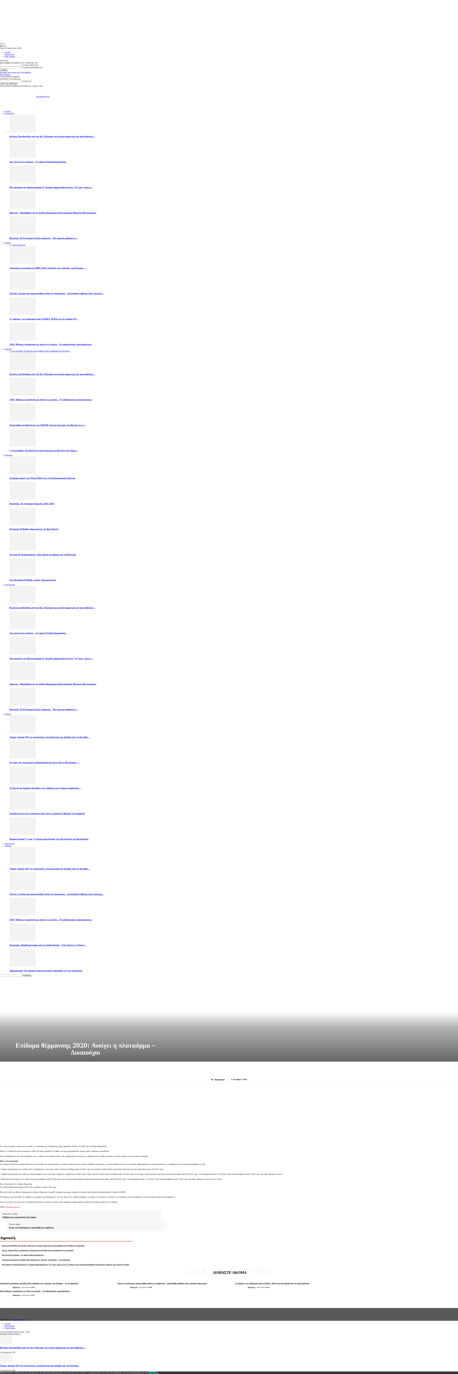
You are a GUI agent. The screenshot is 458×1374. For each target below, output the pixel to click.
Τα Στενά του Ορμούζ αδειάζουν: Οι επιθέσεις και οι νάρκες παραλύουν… (45, 788)
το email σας (26, 81)
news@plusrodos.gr (17, 1320)
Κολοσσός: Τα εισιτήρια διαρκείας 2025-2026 (32, 503)
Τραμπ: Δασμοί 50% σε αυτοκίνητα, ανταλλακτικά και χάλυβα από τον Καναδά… (50, 737)
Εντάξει (153, 1373)
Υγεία (23, 245)
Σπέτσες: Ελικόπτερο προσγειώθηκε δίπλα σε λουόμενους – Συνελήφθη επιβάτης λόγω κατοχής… (57, 293)
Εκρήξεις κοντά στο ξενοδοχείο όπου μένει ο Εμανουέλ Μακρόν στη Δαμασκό (47, 813)
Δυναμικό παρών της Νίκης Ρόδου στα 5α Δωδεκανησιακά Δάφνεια (42, 478)
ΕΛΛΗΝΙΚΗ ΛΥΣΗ (21, 351)
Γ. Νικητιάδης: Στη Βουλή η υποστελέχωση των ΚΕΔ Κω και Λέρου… (44, 450)
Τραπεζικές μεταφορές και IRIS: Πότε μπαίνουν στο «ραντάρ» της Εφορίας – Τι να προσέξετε (36, 1260)
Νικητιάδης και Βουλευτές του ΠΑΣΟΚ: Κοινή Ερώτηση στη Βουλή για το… (48, 425)
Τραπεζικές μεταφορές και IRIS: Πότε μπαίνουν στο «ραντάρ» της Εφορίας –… (48, 268)
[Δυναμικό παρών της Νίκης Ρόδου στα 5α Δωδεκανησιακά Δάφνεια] (23, 474)
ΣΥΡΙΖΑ (66, 351)
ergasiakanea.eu (12, 1207)
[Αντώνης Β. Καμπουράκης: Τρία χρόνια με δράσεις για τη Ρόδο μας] (23, 550)
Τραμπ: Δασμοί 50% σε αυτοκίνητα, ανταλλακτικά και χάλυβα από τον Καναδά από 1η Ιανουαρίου (37, 1250)
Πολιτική (8, 349)
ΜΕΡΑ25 (42, 351)
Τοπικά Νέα (9, 113)
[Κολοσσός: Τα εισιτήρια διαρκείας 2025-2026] (23, 499)
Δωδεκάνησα (10, 585)
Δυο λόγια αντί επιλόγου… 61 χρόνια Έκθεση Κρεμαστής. (39, 162)
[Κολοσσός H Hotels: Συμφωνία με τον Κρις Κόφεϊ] (23, 525)
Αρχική (7, 52)
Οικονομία (17, 245)
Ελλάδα (8, 243)
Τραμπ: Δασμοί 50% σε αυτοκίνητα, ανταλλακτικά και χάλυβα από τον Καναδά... (40, 1365)
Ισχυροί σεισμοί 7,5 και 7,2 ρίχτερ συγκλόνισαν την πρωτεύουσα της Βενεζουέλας (49, 839)
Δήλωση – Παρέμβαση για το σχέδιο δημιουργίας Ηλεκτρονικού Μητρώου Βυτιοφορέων (53, 213)
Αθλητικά (8, 455)
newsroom (220, 1079)
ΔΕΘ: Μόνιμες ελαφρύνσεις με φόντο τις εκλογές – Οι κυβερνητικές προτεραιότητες (51, 344)
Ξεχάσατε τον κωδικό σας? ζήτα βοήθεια (15, 72)
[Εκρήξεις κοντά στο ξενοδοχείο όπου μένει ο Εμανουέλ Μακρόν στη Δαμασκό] (23, 809)
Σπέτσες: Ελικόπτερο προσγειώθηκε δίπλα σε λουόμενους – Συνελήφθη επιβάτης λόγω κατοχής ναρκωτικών (162, 1283)
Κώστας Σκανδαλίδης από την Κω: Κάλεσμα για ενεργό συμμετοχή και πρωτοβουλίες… (52, 136)
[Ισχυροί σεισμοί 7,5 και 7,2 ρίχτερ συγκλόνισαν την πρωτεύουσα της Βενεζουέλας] (23, 834)
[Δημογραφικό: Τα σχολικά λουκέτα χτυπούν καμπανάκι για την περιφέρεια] (23, 966)
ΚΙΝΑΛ (32, 351)
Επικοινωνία (9, 54)
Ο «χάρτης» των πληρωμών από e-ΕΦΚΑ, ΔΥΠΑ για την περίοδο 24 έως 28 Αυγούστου (272, 1283)
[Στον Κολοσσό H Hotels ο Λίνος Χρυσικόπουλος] (23, 575)
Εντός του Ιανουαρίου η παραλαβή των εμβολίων (31, 1227)
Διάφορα (8, 846)
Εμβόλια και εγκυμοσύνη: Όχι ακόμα (19, 1217)
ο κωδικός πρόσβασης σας (32, 67)
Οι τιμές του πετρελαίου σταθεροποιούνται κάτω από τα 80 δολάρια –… (45, 762)
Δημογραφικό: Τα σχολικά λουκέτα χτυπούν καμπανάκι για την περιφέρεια (46, 970)
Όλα (11, 245)
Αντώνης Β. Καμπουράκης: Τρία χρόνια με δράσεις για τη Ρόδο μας (43, 554)
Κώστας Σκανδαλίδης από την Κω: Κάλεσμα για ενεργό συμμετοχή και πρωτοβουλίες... (42, 1347)
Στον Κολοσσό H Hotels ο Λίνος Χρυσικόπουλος (33, 580)
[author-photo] (6, 1287)
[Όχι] (157, 1373)
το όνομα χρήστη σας (30, 65)
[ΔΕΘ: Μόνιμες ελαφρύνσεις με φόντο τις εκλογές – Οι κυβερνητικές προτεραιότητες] (23, 340)
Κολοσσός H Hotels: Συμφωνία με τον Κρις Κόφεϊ (34, 529)
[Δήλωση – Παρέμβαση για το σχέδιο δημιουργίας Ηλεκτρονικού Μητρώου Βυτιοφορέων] (23, 208)
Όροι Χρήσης (10, 56)
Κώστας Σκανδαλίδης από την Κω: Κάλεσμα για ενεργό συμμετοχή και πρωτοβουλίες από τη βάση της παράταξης (43, 1245)
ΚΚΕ (37, 351)
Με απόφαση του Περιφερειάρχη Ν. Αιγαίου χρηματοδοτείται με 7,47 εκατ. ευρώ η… (51, 187)
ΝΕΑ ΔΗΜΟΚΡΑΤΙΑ (54, 351)
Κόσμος (8, 714)
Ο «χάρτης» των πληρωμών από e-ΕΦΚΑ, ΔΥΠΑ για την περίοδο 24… (44, 319)
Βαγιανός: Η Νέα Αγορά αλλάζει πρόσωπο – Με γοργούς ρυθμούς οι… (44, 238)
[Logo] (18, 107)
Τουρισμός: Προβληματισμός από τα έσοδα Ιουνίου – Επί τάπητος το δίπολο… (48, 945)
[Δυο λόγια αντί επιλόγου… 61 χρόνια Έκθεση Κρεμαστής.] (23, 157)
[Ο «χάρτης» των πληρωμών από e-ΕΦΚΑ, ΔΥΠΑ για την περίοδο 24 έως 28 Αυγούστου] (23, 314)
